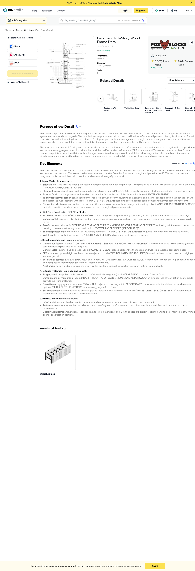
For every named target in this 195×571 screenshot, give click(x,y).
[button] (125, 10)
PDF (16, 63)
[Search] (62, 20)
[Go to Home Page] (17, 10)
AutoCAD (19, 54)
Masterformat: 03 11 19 (105, 46)
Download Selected (22, 73)
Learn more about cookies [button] (129, 565)
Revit (17, 46)
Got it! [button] (155, 566)
